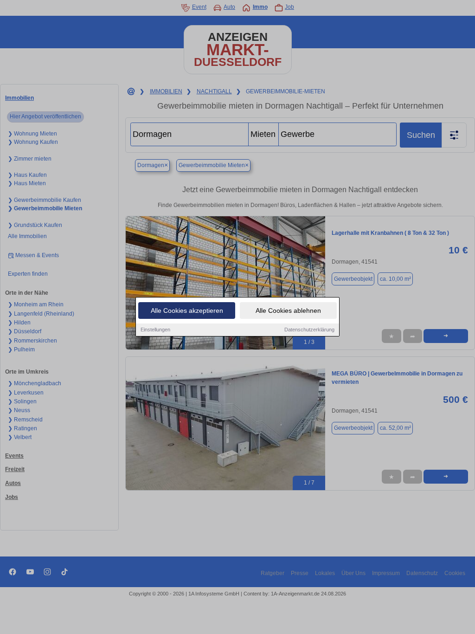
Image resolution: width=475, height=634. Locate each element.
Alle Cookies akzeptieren (187, 310)
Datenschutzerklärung (309, 329)
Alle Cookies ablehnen (288, 310)
